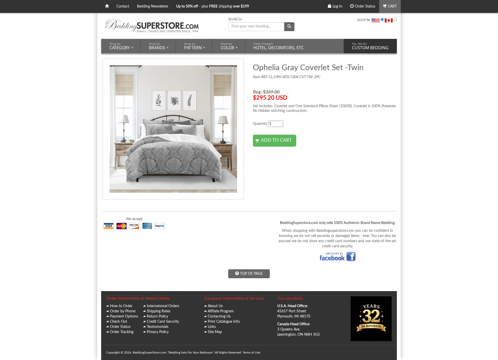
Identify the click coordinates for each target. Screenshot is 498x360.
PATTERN (194, 46)
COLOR (229, 46)
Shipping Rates (158, 311)
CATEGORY (121, 46)
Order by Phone (122, 311)
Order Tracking (121, 332)
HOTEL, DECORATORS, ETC (278, 46)
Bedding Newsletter (152, 6)
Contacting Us (219, 316)
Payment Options (124, 316)
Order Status (364, 6)
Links (212, 327)
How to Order (121, 306)
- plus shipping (212, 6)
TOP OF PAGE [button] (251, 274)
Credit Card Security (163, 321)
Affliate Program (221, 311)
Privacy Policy (158, 332)
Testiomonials (157, 327)
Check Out (118, 321)
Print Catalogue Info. (224, 321)
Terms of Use (251, 352)
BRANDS (159, 46)
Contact (122, 6)
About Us (215, 306)
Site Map (215, 332)
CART (392, 6)
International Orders (163, 306)
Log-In (336, 6)
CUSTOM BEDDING (370, 46)
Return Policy (157, 316)
